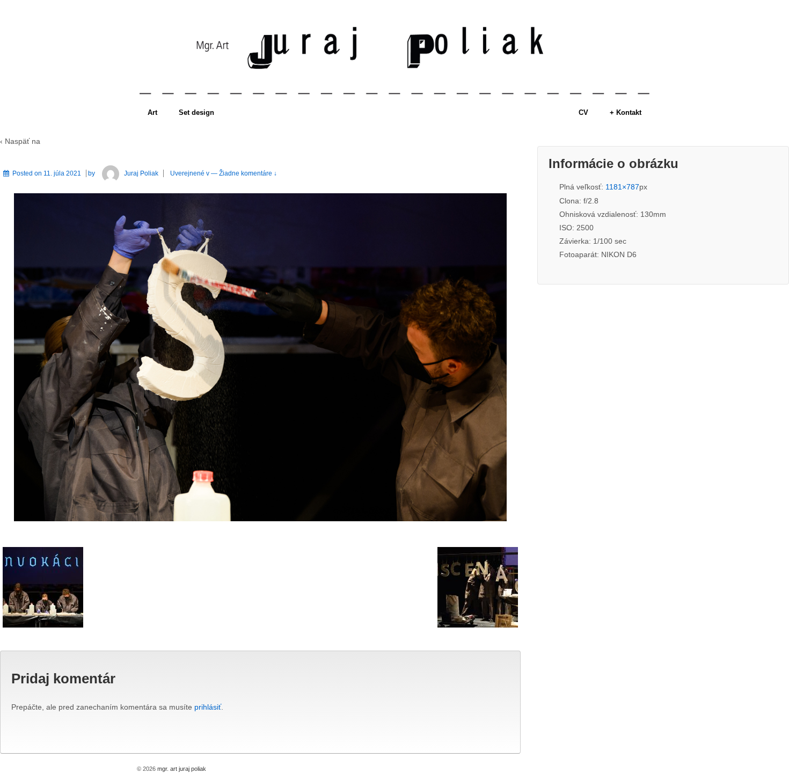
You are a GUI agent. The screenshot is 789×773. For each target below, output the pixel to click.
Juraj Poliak (141, 173)
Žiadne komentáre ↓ (248, 173)
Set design (196, 112)
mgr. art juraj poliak (181, 768)
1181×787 (622, 187)
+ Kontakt (625, 112)
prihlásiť (207, 707)
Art (152, 112)
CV (583, 112)
